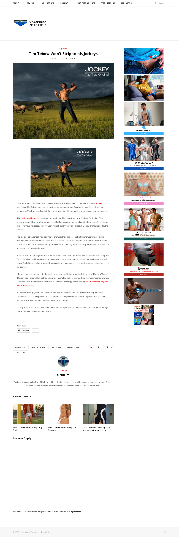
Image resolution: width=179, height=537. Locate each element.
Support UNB (48, 3)
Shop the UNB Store (86, 3)
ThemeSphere (46, 532)
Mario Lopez (73, 347)
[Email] (112, 347)
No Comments (70, 58)
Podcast (64, 3)
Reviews (30, 3)
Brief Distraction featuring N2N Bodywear (62, 428)
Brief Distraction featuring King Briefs (27, 428)
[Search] (156, 3)
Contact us (126, 3)
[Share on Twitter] (103, 347)
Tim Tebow (20, 352)
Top (164, 532)
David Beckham (38, 347)
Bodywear (20, 347)
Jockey (64, 49)
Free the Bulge (108, 3)
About (16, 3)
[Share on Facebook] (98, 347)
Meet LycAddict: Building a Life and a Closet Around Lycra (96, 428)
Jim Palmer (56, 347)
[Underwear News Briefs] (32, 23)
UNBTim (63, 375)
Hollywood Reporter (30, 218)
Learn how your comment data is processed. (63, 512)
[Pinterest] (107, 347)
